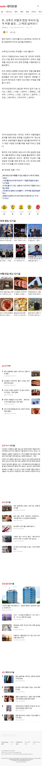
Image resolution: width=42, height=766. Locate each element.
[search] (38, 5)
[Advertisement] (21, 117)
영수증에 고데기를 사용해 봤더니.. (24, 534)
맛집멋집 (6, 385)
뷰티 (16, 12)
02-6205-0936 (6, 762)
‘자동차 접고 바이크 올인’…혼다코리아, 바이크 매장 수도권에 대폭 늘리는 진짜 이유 (26, 547)
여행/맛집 (9, 12)
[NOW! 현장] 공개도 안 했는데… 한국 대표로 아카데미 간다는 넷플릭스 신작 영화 (35, 239)
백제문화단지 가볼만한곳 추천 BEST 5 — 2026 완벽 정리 (35, 293)
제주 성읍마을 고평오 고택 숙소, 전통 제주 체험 (6, 293)
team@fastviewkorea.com (28, 762)
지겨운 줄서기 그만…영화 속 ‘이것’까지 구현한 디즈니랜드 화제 (21, 187)
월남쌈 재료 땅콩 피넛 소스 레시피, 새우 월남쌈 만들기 (20, 314)
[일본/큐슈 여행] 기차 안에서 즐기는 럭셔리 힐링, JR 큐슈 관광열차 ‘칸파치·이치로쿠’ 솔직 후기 (35, 314)
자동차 (6, 404)
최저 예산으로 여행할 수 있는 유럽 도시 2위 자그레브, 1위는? (21, 177)
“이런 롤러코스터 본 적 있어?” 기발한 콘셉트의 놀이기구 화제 (21, 182)
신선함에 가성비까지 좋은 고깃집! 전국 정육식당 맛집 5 (20, 293)
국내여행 (6, 376)
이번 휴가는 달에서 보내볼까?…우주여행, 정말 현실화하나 (21, 192)
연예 (21, 12)
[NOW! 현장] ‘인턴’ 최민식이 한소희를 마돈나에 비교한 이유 (6, 239)
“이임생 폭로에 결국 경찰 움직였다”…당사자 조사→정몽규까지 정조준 (35, 260)
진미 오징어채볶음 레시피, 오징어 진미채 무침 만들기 (6, 314)
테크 (14, 627)
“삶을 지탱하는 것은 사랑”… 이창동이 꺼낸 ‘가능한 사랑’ (6, 260)
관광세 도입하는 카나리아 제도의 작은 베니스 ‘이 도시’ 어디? (20, 197)
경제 (27, 12)
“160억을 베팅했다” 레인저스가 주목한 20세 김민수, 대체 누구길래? (20, 260)
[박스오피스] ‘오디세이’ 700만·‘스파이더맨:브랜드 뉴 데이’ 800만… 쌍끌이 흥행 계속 (20, 239)
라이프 (34, 12)
